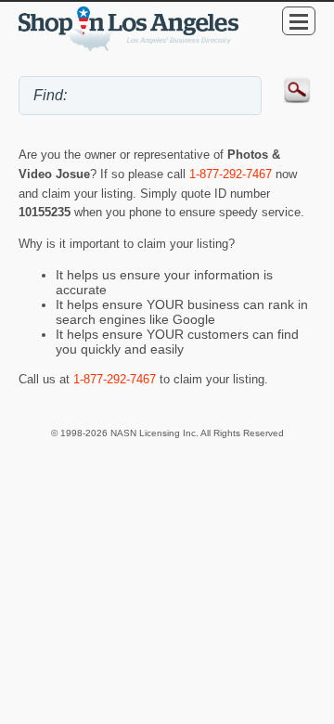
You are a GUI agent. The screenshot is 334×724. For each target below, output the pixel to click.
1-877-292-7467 (230, 174)
